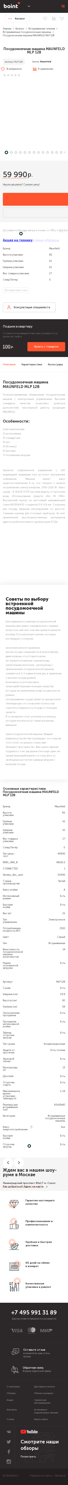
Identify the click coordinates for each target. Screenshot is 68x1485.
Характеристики (31, 364)
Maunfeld (45, 61)
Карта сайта (41, 1419)
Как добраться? (13, 1186)
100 (6, 346)
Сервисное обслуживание (42, 1401)
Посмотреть (28, 1456)
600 (61, 230)
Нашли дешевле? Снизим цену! (21, 184)
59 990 (15, 174)
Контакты (12, 1409)
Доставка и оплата (44, 1386)
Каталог (19, 28)
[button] (34, 115)
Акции (10, 1400)
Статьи (10, 1419)
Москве (22, 230)
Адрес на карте (33, 1186)
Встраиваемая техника (42, 28)
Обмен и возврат (43, 1393)
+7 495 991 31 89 (34, 1312)
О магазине (13, 1386)
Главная (7, 28)
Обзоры (11, 1393)
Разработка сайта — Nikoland (47, 1475)
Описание (9, 364)
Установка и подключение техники (46, 1411)
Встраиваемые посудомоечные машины (27, 32)
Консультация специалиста (32, 307)
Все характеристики (16, 290)
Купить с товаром (46, 346)
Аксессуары (55, 364)
